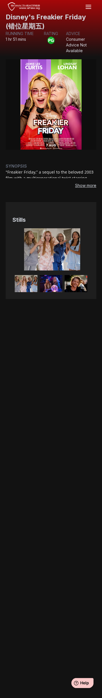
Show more (85, 185)
